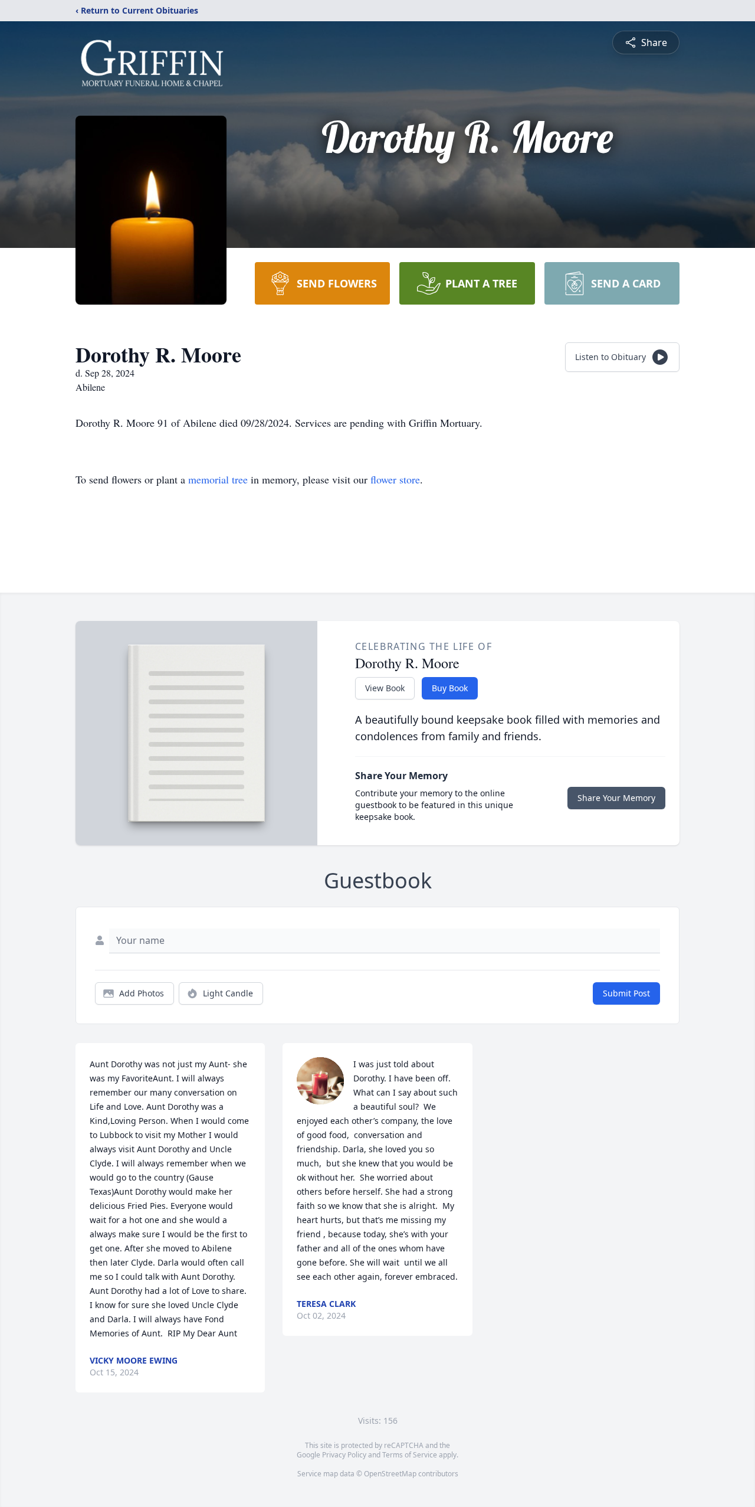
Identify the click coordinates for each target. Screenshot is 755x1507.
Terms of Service (409, 1455)
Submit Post (626, 993)
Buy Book (450, 688)
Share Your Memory (616, 797)
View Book (385, 688)
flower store (395, 479)
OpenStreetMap (390, 1474)
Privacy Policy (344, 1455)
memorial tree (218, 479)
